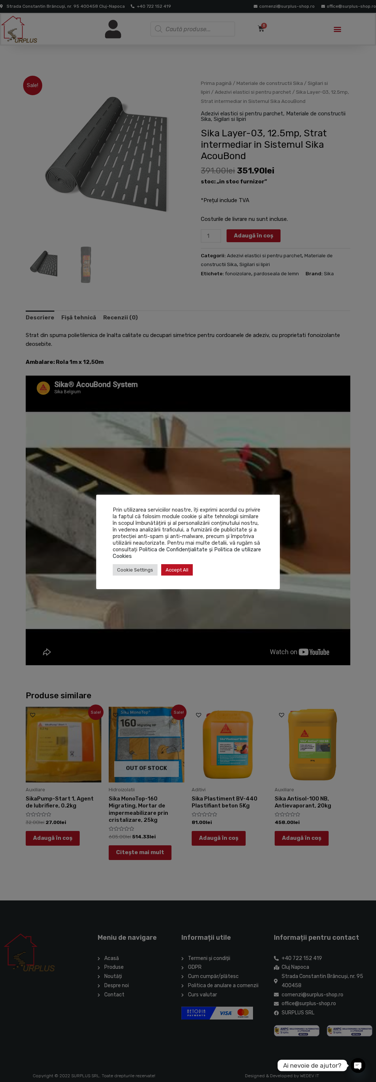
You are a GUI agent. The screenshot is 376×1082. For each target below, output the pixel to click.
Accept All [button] (177, 570)
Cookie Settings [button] (135, 570)
